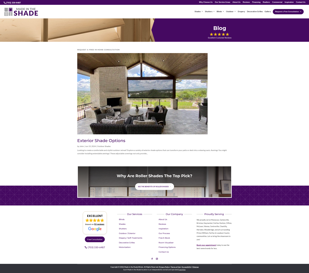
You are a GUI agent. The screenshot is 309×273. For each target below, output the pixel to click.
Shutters (208, 11)
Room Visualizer (166, 242)
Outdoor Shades (104, 146)
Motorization (125, 247)
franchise (181, 270)
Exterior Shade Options (101, 140)
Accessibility (186, 267)
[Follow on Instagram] (157, 259)
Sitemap (196, 267)
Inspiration (289, 2)
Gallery (268, 11)
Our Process (164, 233)
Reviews (246, 2)
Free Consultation (94, 239)
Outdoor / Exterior (127, 233)
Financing (256, 2)
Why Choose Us (206, 2)
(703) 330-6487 (96, 247)
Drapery (241, 11)
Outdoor (230, 11)
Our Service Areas (222, 2)
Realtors (266, 2)
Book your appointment (206, 245)
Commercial (277, 2)
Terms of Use (176, 267)
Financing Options (167, 247)
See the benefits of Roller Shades (153, 186)
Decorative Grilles (255, 11)
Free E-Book (164, 238)
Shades (198, 11)
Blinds (219, 11)
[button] (95, 222)
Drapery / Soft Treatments (130, 238)
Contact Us (300, 2)
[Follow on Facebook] (152, 259)
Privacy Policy (164, 267)
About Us (236, 2)
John (82, 146)
